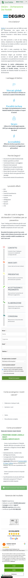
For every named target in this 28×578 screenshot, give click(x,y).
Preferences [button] (12, 561)
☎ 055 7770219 (19, 2)
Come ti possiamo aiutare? (8, 365)
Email (4, 344)
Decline (14, 570)
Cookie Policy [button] (7, 559)
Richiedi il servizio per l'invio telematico (15, 487)
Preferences (14, 574)
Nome (4, 330)
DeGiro (3, 28)
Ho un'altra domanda (9, 373)
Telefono (5, 351)
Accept (14, 565)
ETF (4, 189)
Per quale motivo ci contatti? (9, 358)
